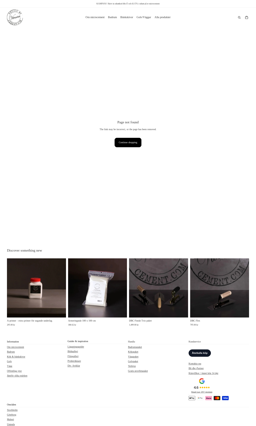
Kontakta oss (195, 363)
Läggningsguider (76, 346)
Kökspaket (133, 351)
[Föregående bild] (134, 288)
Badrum (11, 351)
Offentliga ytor (14, 371)
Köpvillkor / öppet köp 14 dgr (203, 373)
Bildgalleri (73, 351)
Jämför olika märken (17, 375)
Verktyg (132, 366)
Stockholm (12, 410)
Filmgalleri (73, 356)
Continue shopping (128, 142)
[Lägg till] (60, 312)
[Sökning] (239, 17)
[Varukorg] (246, 17)
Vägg (9, 366)
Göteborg (11, 414)
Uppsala (11, 424)
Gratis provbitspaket (138, 371)
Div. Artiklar (74, 366)
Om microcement (15, 347)
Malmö (10, 419)
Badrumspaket (135, 347)
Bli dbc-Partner (196, 368)
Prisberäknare (74, 361)
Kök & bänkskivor (16, 356)
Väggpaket (133, 356)
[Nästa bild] (183, 288)
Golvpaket (133, 361)
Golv (9, 361)
